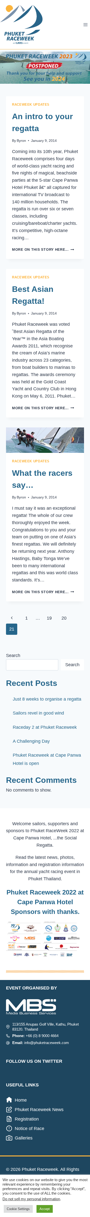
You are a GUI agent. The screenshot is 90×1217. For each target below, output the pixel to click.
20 (64, 618)
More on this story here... (43, 249)
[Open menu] (85, 24)
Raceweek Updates (31, 104)
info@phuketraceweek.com (46, 1043)
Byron (21, 141)
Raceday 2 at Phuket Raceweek (45, 727)
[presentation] (45, 440)
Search (13, 655)
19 (49, 618)
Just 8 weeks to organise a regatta (47, 699)
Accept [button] (45, 1209)
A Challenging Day (31, 741)
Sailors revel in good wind (38, 713)
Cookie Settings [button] (18, 1209)
